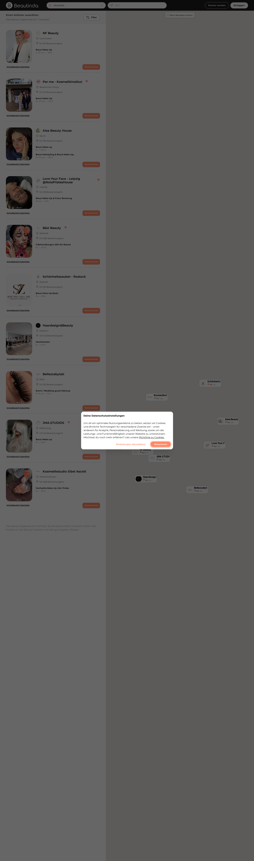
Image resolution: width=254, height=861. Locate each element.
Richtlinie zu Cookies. (151, 437)
